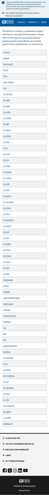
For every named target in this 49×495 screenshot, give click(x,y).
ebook (6, 58)
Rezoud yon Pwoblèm (17, 449)
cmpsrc (6, 52)
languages (8, 279)
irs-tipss (7, 255)
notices (6, 309)
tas (4, 339)
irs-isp (6, 160)
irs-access (7, 94)
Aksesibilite (24, 490)
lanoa (6, 285)
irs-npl (6, 393)
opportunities (9, 315)
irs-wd (6, 273)
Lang (8, 455)
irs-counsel (8, 357)
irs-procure (8, 202)
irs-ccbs (6, 112)
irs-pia (6, 190)
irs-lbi (6, 399)
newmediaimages (11, 297)
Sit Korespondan (15, 461)
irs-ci (5, 363)
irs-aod (6, 100)
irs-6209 (7, 417)
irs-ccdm (7, 118)
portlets (7, 321)
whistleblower (10, 345)
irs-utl (6, 267)
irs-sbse (7, 369)
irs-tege (7, 243)
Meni (43, 22)
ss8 (4, 333)
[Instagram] (15, 470)
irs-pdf (6, 184)
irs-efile (7, 136)
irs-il (5, 148)
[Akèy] (8, 22)
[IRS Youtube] (25, 470)
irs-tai (6, 237)
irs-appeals (8, 387)
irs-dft (6, 124)
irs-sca (6, 213)
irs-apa (6, 106)
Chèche (21, 22)
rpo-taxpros (9, 405)
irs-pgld (7, 411)
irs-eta (6, 142)
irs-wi (6, 381)
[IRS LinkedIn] (20, 471)
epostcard (8, 64)
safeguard (8, 423)
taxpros (6, 351)
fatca (5, 70)
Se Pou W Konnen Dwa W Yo (20, 443)
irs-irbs (6, 154)
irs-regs (6, 207)
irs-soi (6, 231)
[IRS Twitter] (10, 471)
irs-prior (7, 196)
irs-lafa (6, 166)
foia (5, 76)
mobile (6, 291)
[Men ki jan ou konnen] (24, 14)
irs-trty (6, 261)
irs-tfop (7, 249)
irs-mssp (7, 172)
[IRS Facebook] (5, 470)
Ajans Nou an (13, 438)
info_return (8, 82)
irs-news (7, 178)
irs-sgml (7, 225)
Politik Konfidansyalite (24, 486)
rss (4, 327)
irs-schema (8, 219)
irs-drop (7, 130)
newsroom (8, 303)
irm (5, 88)
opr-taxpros (9, 375)
